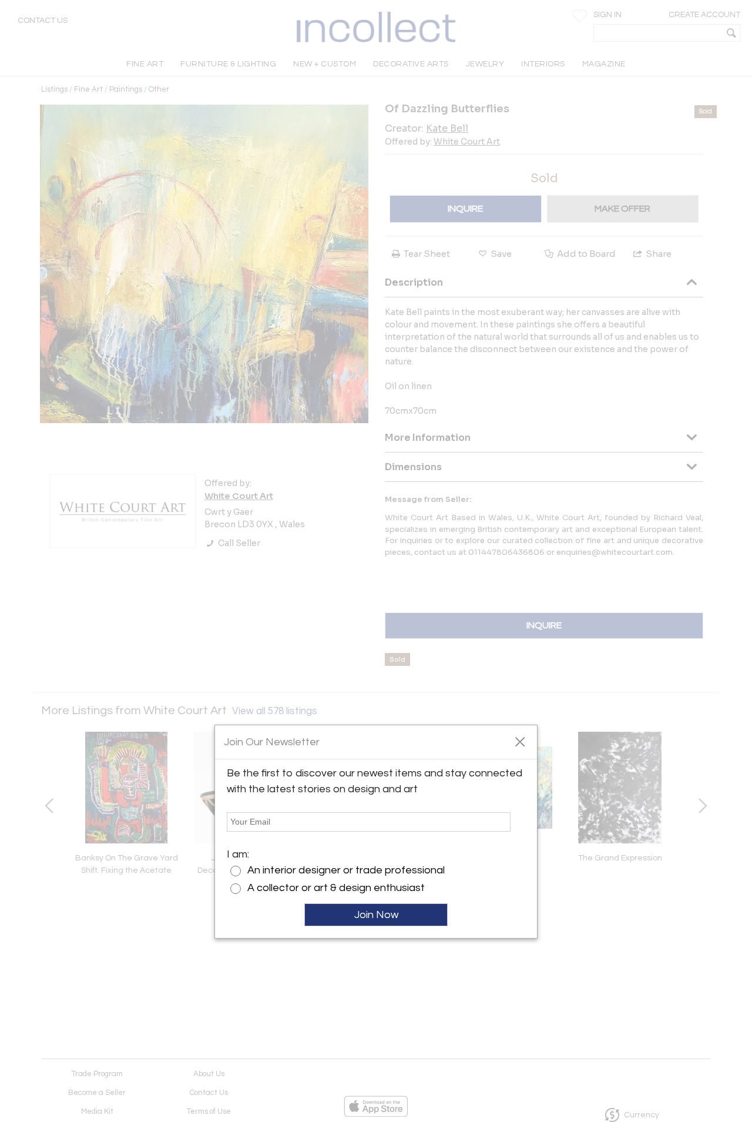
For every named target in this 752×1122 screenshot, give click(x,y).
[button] (519, 741)
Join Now (376, 914)
